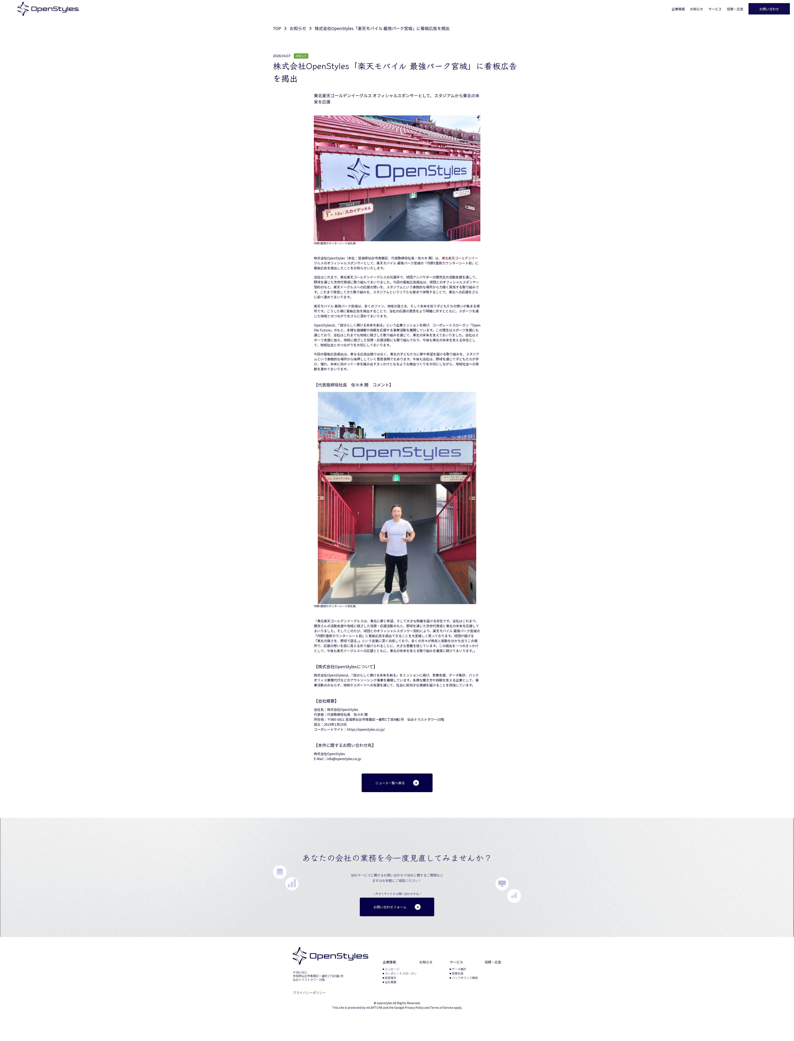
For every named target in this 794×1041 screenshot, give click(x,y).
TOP (277, 28)
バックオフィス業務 (465, 978)
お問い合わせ (769, 8)
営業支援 (457, 973)
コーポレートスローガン (401, 973)
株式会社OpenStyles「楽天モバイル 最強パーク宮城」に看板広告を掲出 (382, 28)
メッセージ (392, 969)
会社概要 (390, 982)
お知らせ (696, 8)
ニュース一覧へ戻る (390, 782)
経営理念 (390, 978)
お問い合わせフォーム (390, 906)
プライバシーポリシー (309, 992)
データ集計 (459, 969)
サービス (715, 8)
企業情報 (678, 8)
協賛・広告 (735, 8)
